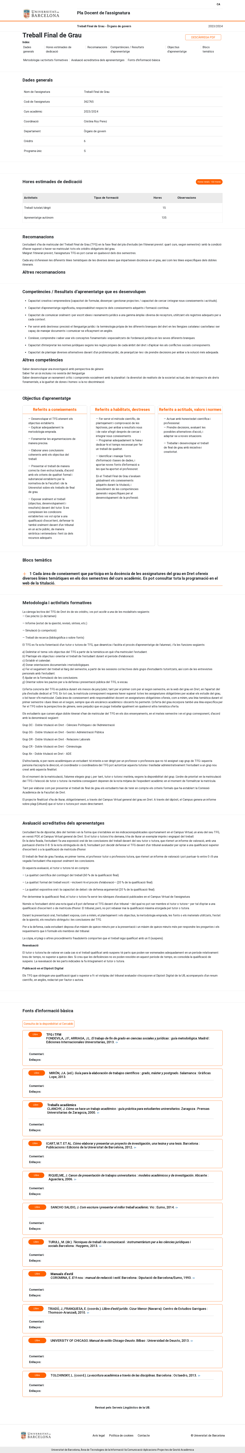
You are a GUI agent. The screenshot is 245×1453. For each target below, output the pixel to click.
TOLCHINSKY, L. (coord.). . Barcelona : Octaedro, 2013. (124, 1375)
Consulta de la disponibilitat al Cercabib (48, 1023)
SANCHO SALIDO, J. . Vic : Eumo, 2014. (113, 1207)
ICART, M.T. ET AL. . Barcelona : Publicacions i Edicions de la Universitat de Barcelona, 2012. (122, 1145)
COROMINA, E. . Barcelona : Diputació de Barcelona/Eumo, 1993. (122, 1278)
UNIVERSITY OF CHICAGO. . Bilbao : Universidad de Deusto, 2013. (121, 1340)
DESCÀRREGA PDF (203, 37)
